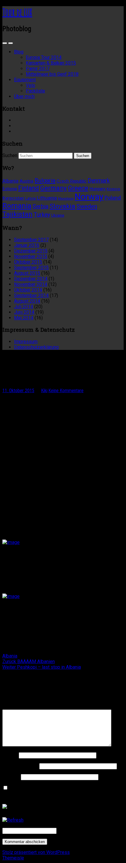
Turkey (42, 214)
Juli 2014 (23, 306)
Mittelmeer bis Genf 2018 (52, 74)
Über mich (24, 96)
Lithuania (47, 198)
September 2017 (31, 239)
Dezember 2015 (30, 251)
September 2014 (31, 295)
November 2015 (30, 256)
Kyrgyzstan (13, 198)
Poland (113, 198)
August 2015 (27, 273)
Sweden (86, 206)
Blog (18, 52)
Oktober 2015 (28, 262)
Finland (28, 188)
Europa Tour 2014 (44, 57)
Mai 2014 (23, 318)
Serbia (40, 206)
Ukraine (57, 215)
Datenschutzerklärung (36, 347)
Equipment (25, 79)
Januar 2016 (26, 245)
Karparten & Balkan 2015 (51, 63)
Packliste (35, 91)
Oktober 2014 (28, 290)
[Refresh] (12, 820)
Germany (53, 188)
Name (10, 755)
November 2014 (30, 284)
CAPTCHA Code (74, 830)
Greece (78, 188)
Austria (26, 181)
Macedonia (66, 198)
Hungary (97, 188)
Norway (89, 197)
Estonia (9, 188)
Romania (16, 206)
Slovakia (62, 206)
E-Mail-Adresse (20, 766)
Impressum (26, 341)
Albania (10, 181)
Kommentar (15, 706)
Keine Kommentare (66, 390)
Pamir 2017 (38, 68)
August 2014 (27, 301)
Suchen (9, 155)
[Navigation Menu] (10, 43)
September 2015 (31, 267)
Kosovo (113, 188)
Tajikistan (17, 214)
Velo (30, 85)
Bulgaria (45, 180)
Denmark (99, 180)
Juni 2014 (24, 312)
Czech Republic (71, 181)
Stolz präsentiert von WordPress (36, 852)
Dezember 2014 (30, 279)
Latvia (30, 198)
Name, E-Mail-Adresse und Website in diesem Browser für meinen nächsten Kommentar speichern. (62, 790)
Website (11, 777)
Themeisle (13, 858)
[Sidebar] (4, 43)
